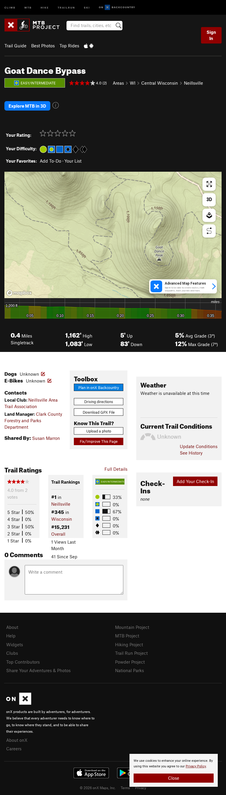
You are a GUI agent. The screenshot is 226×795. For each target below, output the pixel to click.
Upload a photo (98, 431)
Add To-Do (50, 160)
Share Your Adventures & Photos (38, 670)
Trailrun (66, 7)
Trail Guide (15, 45)
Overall (58, 534)
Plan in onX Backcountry (98, 387)
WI (132, 83)
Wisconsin (61, 519)
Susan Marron (46, 438)
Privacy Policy (196, 766)
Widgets (14, 644)
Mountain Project (132, 627)
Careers (13, 748)
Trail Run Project (131, 653)
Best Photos (43, 45)
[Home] (34, 25)
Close (173, 778)
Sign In (211, 35)
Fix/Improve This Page (99, 441)
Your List (73, 160)
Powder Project (130, 661)
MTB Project (127, 635)
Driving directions (98, 401)
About (12, 627)
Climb (10, 7)
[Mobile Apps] (88, 45)
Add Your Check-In (195, 481)
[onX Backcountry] (116, 7)
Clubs (12, 653)
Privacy (140, 788)
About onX (16, 740)
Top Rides (69, 45)
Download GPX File (99, 412)
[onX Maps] (18, 703)
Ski (87, 7)
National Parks (129, 670)
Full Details (115, 469)
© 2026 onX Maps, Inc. (98, 788)
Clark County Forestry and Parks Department (33, 420)
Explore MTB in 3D (27, 105)
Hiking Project (129, 644)
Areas (118, 83)
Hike (45, 7)
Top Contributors (23, 661)
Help (11, 635)
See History (191, 452)
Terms (125, 788)
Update (198, 446)
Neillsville (193, 83)
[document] (174, 770)
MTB (28, 7)
